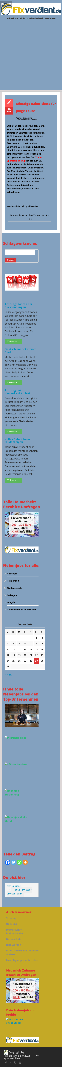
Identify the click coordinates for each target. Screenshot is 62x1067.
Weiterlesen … (13, 341)
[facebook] (6, 1062)
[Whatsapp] (19, 862)
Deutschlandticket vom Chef (20, 350)
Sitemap (11, 918)
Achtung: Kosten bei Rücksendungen (18, 305)
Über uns (11, 924)
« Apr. (8, 674)
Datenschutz (14, 939)
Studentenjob (14, 588)
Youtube (15, 1062)
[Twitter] (13, 862)
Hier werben (13, 944)
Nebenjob (12, 573)
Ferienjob (12, 595)
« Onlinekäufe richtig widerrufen (23, 206)
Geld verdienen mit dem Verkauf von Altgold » (30, 217)
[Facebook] (7, 862)
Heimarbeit (13, 580)
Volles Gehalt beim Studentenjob (17, 440)
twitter (10, 1062)
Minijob (11, 602)
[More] (25, 862)
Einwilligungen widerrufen (22, 960)
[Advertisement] (31, 59)
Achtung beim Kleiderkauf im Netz (18, 391)
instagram (19, 1062)
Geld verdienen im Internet (21, 609)
